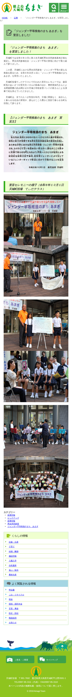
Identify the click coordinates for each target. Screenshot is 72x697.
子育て (12, 547)
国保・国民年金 (15, 604)
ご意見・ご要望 (21, 660)
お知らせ (13, 622)
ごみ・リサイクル (16, 595)
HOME (5, 18)
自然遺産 (13, 565)
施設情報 (13, 556)
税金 (11, 599)
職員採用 (13, 618)
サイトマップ (52, 660)
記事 (16, 18)
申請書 (12, 590)
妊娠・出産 (13, 542)
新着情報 (11, 515)
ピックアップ (13, 518)
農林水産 (13, 575)
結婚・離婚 (13, 551)
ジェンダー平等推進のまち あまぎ (22, 526)
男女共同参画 (13, 524)
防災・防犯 (13, 613)
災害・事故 (13, 608)
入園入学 (13, 561)
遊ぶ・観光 (13, 570)
